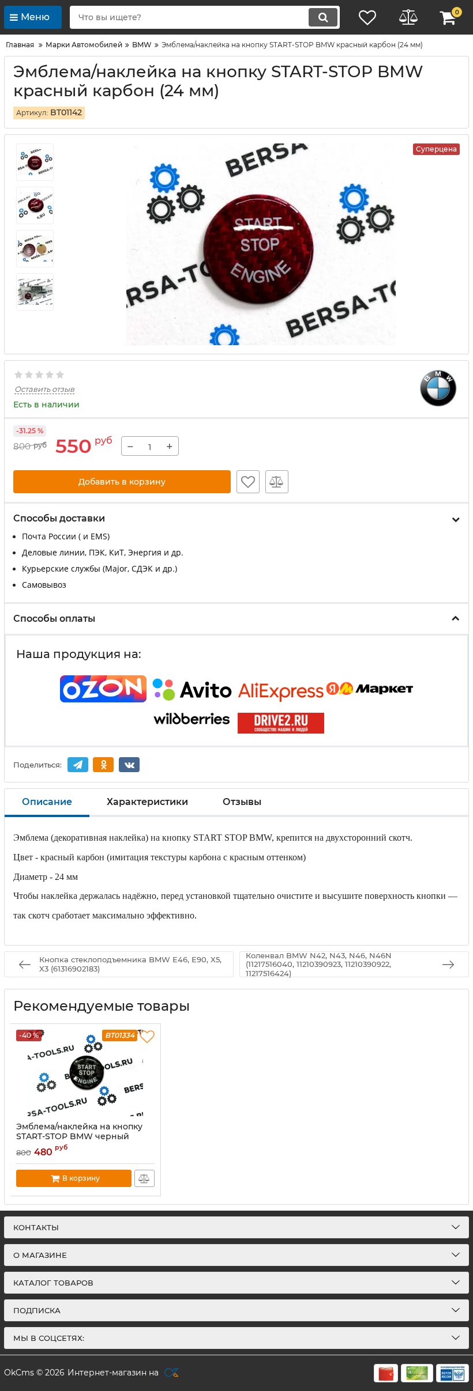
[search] (323, 17)
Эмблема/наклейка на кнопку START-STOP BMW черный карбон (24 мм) (79, 1136)
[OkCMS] (170, 1373)
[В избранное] (248, 481)
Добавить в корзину (122, 482)
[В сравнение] (276, 481)
